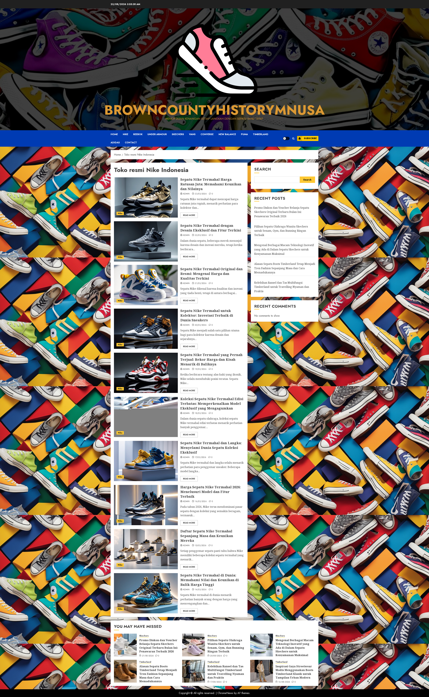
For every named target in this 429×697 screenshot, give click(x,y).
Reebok (137, 134)
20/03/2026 (200, 325)
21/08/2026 (148, 656)
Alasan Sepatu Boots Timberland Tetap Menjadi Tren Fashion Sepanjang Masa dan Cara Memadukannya (284, 268)
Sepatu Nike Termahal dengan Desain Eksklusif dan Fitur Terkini (210, 228)
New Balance (227, 134)
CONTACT (131, 142)
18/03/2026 (200, 413)
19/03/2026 (200, 369)
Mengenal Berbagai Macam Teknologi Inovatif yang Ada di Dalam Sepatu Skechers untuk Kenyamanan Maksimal (284, 249)
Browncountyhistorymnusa (214, 110)
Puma (244, 134)
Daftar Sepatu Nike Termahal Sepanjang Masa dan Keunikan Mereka (206, 536)
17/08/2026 (216, 682)
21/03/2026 (200, 283)
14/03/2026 (200, 589)
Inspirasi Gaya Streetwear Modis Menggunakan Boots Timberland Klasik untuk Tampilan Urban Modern (294, 671)
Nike (125, 134)
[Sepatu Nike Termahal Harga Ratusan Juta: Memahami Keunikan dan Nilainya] (146, 197)
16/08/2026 (284, 682)
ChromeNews (225, 693)
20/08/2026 (216, 656)
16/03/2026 (201, 501)
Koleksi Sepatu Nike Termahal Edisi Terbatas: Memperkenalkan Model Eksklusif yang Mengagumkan (211, 404)
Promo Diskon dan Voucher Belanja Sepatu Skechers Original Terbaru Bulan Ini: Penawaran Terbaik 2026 (281, 212)
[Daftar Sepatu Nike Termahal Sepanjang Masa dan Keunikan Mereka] (146, 549)
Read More (189, 215)
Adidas (115, 142)
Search (262, 169)
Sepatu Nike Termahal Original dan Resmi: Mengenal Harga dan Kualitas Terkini (211, 274)
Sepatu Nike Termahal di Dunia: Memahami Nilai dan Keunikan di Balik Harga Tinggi (209, 580)
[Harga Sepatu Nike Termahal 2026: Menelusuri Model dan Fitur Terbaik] (146, 505)
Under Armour (157, 134)
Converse (207, 134)
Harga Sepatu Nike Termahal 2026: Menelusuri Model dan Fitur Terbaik (210, 492)
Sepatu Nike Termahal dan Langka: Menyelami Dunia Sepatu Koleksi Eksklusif (211, 448)
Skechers (178, 134)
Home (114, 134)
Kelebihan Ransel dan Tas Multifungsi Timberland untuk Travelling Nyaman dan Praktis (281, 287)
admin (186, 194)
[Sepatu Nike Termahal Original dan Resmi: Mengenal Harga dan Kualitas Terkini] (146, 285)
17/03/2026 (200, 457)
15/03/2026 (200, 545)
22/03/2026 (201, 235)
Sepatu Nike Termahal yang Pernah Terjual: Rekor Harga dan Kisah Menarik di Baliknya (211, 359)
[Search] (293, 138)
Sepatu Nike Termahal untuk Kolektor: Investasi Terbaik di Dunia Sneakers (206, 315)
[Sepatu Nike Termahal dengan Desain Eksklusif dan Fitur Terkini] (146, 241)
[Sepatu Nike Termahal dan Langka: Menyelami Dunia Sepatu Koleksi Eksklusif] (146, 461)
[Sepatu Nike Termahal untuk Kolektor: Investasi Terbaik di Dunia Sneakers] (146, 329)
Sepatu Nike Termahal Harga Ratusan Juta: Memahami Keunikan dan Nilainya (210, 184)
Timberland (260, 134)
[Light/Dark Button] (286, 138)
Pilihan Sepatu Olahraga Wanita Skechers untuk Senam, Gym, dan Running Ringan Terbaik (281, 231)
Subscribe (310, 138)
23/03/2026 (201, 194)
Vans (192, 134)
